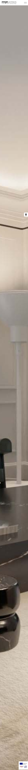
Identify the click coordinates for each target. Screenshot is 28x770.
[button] (26, 215)
